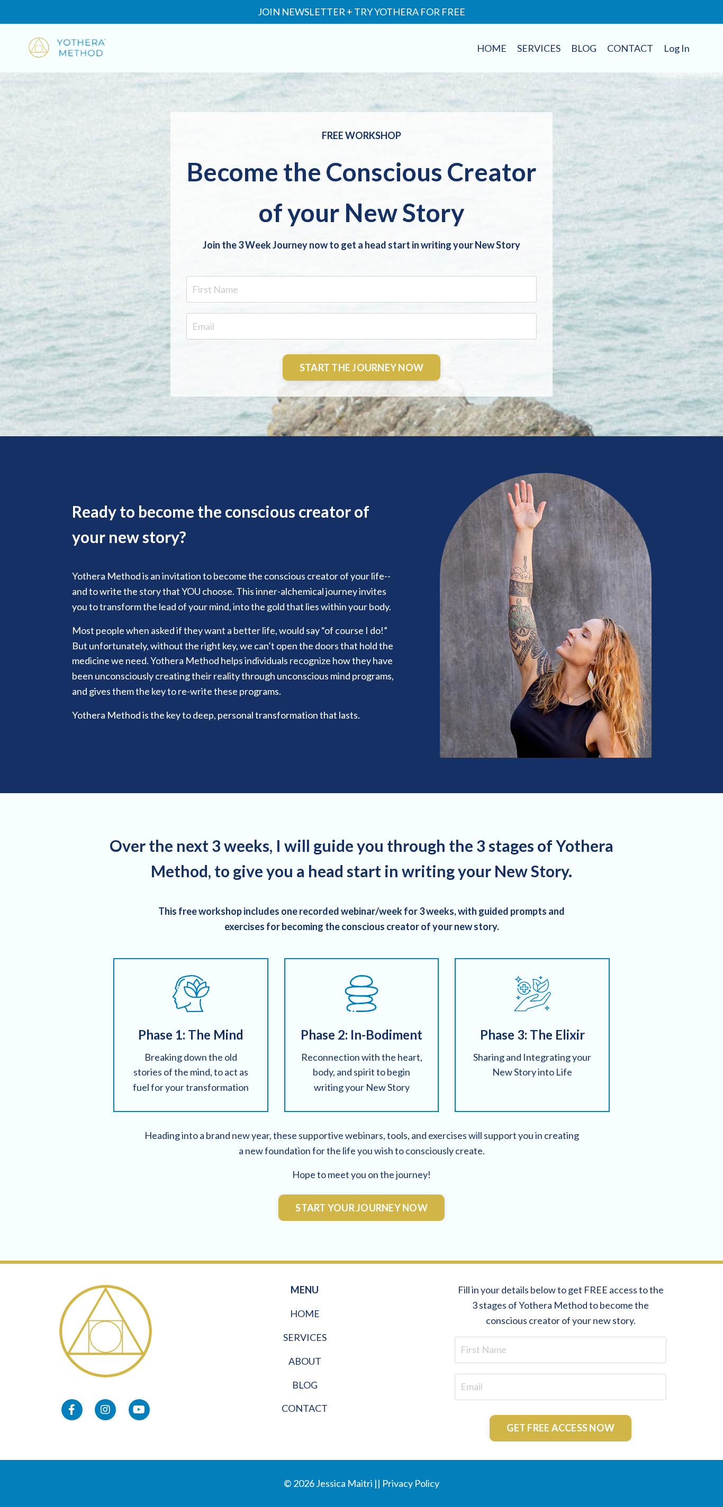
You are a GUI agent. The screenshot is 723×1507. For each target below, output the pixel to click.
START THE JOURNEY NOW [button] (361, 367)
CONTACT (630, 48)
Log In (677, 48)
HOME (492, 48)
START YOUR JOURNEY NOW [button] (361, 1208)
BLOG (584, 48)
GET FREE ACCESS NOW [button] (560, 1428)
